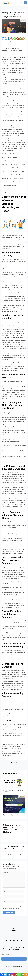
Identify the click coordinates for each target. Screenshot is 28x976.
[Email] (20, 38)
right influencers (20, 751)
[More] (23, 38)
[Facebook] (3, 38)
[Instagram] (11, 38)
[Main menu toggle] (25, 2)
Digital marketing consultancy (12, 815)
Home (14, 928)
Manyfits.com (19, 966)
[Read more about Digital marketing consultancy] (14, 804)
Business (11, 16)
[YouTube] (21, 940)
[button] (21, 3)
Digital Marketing (17, 16)
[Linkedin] (9, 38)
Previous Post (14, 762)
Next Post (14, 766)
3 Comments (5, 16)
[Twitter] (6, 38)
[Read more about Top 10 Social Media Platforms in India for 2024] (14, 782)
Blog (14, 932)
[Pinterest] (17, 38)
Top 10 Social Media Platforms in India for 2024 (13, 790)
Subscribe (14, 958)
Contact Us (14, 934)
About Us (14, 930)
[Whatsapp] (14, 38)
